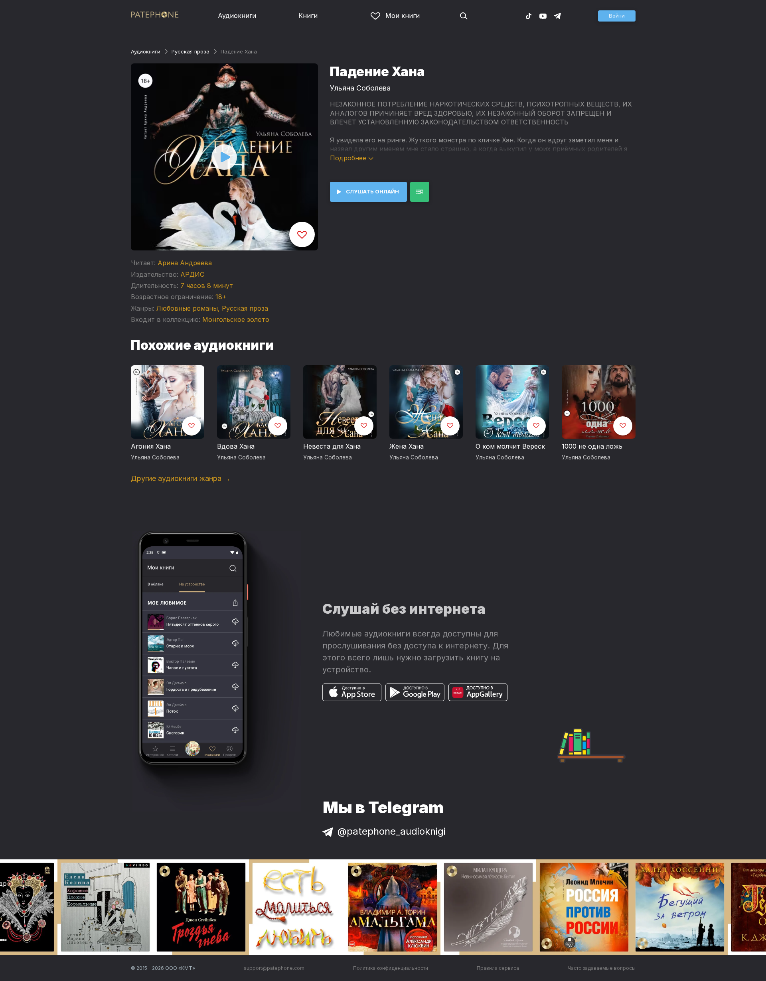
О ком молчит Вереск (510, 446)
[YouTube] (543, 16)
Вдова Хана (236, 446)
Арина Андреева (185, 263)
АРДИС (192, 274)
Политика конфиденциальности (390, 968)
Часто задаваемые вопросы (602, 968)
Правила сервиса (498, 968)
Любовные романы (187, 308)
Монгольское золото (235, 319)
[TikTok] (528, 16)
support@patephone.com (274, 968)
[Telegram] (557, 16)
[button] (617, 16)
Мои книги (402, 16)
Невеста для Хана (332, 446)
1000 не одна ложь (592, 446)
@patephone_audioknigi (392, 831)
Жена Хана (406, 446)
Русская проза (190, 51)
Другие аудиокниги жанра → (181, 478)
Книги (308, 16)
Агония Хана (151, 446)
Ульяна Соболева (360, 88)
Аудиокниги (237, 16)
